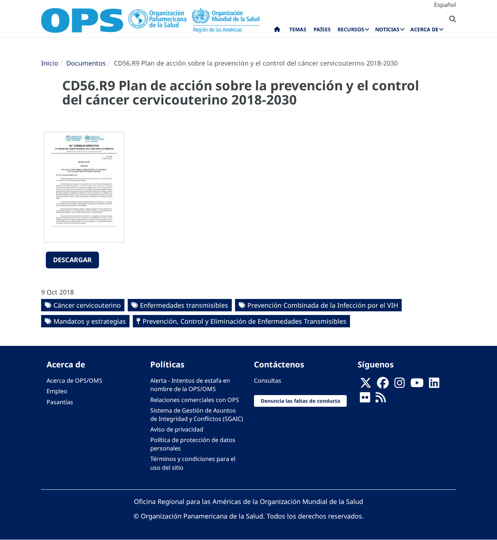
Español (445, 5)
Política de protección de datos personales (192, 444)
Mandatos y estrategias (89, 321)
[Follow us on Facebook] (383, 385)
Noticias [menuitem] (387, 29)
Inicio (49, 63)
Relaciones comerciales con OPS (194, 400)
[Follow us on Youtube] (417, 385)
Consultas (267, 381)
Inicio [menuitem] (277, 31)
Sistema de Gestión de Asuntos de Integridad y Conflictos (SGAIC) (196, 414)
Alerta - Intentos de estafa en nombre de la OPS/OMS (190, 385)
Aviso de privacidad (176, 429)
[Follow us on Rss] (380, 400)
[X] (365, 385)
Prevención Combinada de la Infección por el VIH (322, 305)
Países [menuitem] (322, 29)
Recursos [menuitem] (351, 29)
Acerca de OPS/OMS (74, 381)
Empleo (57, 391)
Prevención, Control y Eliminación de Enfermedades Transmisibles (244, 321)
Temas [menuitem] (297, 29)
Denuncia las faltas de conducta (300, 400)
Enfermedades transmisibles (184, 305)
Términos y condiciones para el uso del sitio (192, 463)
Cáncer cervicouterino (87, 305)
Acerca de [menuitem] (424, 29)
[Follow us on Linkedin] (434, 385)
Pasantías (60, 402)
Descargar (72, 259)
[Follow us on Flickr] (365, 400)
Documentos (86, 63)
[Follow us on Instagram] (399, 385)
